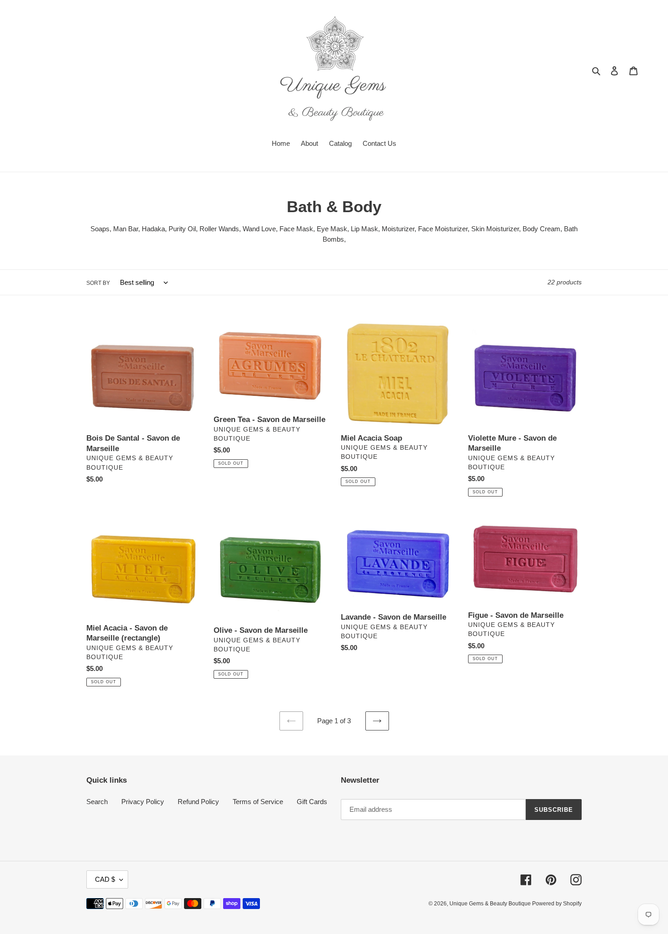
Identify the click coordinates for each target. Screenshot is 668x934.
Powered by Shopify (557, 903)
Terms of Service (258, 801)
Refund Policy (198, 801)
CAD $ (105, 879)
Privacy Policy (142, 801)
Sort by (98, 283)
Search (97, 801)
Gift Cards (312, 801)
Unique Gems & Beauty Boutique (490, 903)
